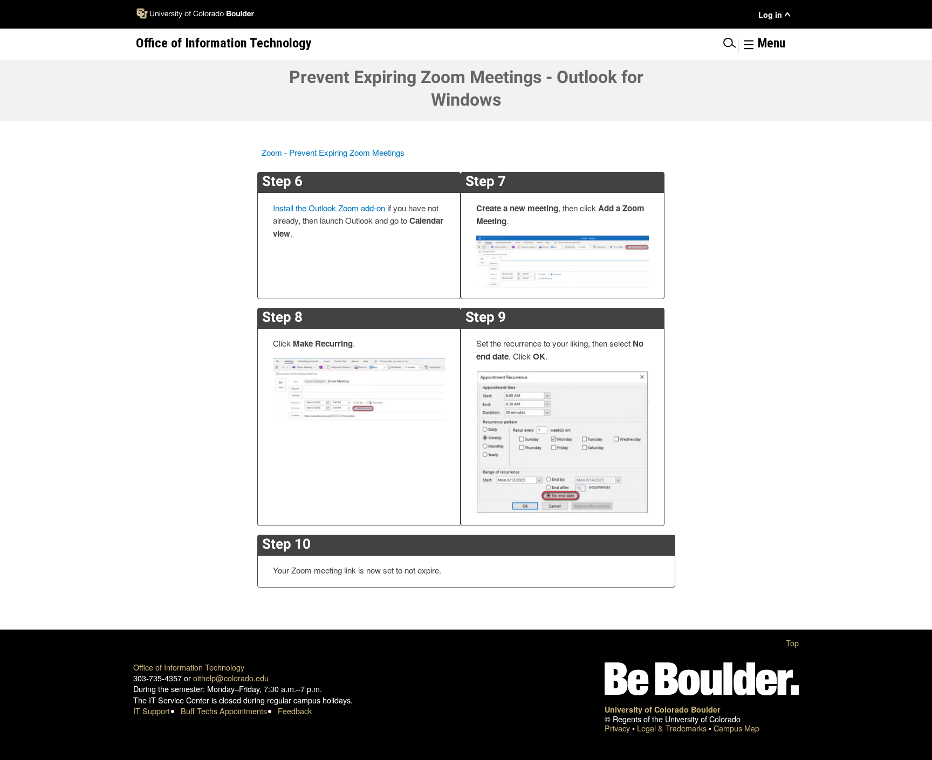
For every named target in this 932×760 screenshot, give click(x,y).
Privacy (618, 728)
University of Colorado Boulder (663, 709)
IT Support (151, 710)
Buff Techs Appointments (224, 710)
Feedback (295, 710)
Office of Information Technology (188, 667)
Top (792, 642)
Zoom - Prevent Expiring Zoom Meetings (333, 152)
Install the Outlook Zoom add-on (329, 207)
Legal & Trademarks (673, 728)
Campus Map (736, 728)
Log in (770, 15)
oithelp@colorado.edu (231, 677)
